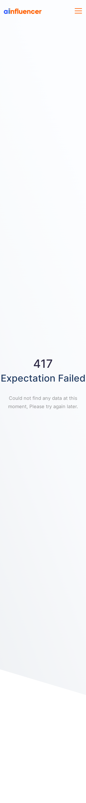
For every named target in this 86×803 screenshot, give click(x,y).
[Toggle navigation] (78, 11)
